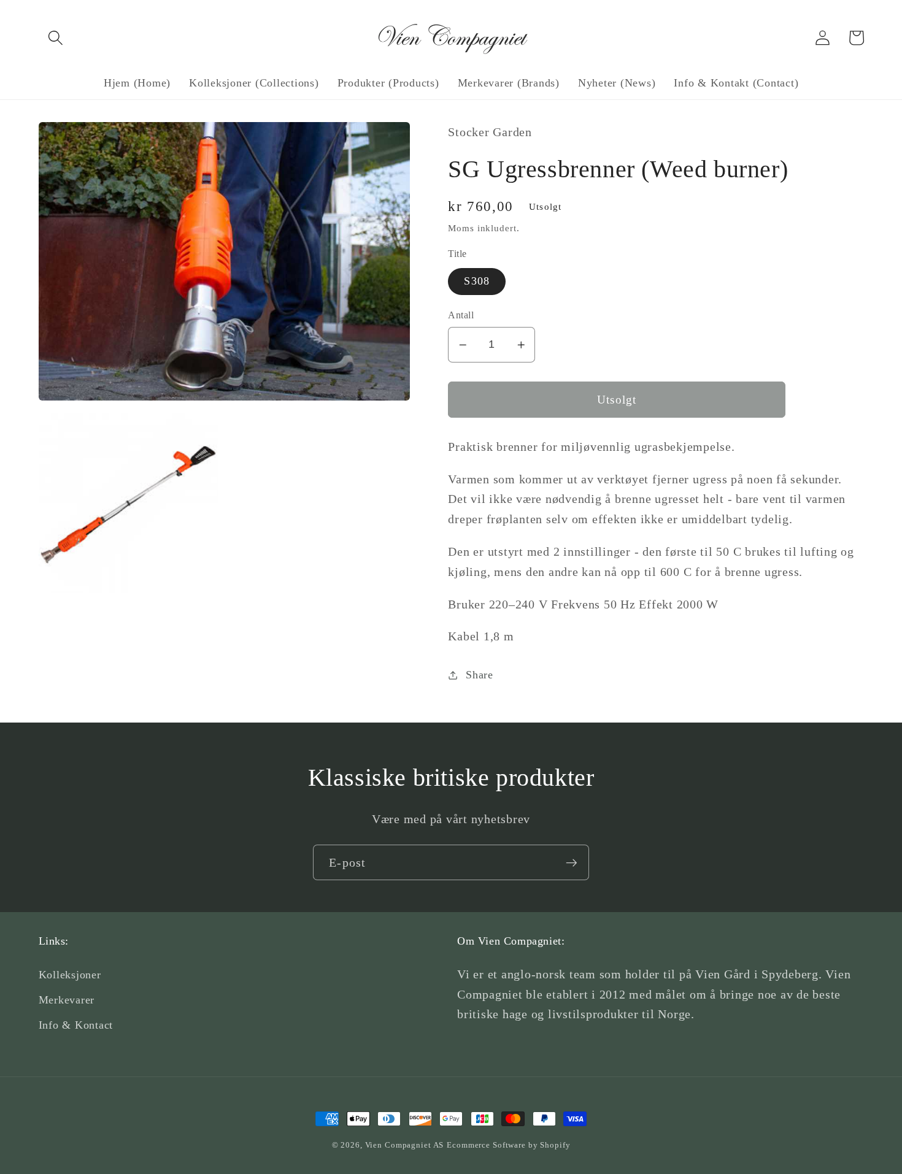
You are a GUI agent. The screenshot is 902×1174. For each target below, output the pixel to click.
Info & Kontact (76, 1025)
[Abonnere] (571, 862)
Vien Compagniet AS (404, 1145)
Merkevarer (67, 1000)
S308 (477, 281)
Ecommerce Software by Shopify (508, 1145)
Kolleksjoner (70, 975)
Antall (461, 315)
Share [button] (479, 675)
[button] (55, 38)
